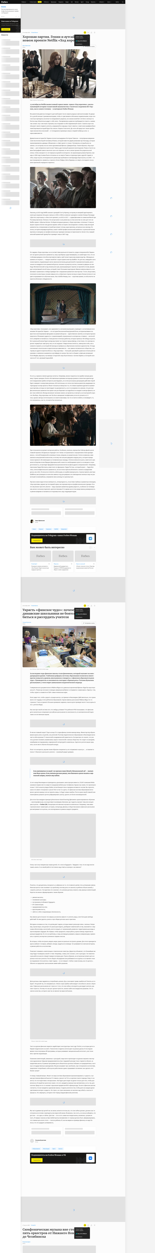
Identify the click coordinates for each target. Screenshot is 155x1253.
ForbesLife (78, 1183)
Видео (67, 2)
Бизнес (55, 1183)
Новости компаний (80, 564)
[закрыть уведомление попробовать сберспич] (88, 37)
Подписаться (37, 540)
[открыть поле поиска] (122, 2)
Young (87, 2)
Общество (56, 564)
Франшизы (53, 2)
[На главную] (4, 2)
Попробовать (79, 44)
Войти (117, 2)
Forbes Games (35, 2)
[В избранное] (49, 564)
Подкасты (61, 2)
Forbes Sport (34, 564)
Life (72, 2)
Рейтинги (46, 2)
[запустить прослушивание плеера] (88, 32)
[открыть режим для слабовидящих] (85, 32)
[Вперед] (98, 512)
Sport (82, 2)
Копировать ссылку (90, 46)
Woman (77, 2)
